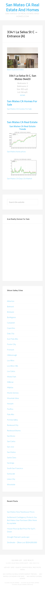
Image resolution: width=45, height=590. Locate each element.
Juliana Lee (16, 560)
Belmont (10, 306)
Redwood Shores (14, 430)
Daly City (10, 333)
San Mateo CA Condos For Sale (19, 109)
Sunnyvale (11, 474)
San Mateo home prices (16, 151)
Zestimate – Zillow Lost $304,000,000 (22, 542)
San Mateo (11, 452)
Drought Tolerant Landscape (18, 537)
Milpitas (10, 387)
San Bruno (11, 436)
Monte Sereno (13, 393)
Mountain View (13, 398)
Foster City (11, 344)
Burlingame (11, 317)
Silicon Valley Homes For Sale (22, 584)
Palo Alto (10, 414)
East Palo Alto (12, 339)
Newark (10, 403)
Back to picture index (15, 69)
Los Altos (10, 360)
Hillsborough (12, 355)
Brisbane (10, 312)
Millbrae (10, 382)
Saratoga (10, 463)
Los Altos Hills (12, 366)
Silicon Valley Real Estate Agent (17, 563)
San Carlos (11, 441)
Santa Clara (11, 457)
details (22, 95)
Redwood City (12, 425)
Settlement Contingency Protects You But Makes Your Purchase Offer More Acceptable (22, 520)
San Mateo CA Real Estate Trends (22, 127)
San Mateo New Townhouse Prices (20, 512)
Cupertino (11, 328)
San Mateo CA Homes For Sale (22, 103)
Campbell (11, 323)
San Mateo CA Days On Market (19, 178)
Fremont (10, 350)
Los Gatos (11, 371)
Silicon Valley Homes (12, 582)
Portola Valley (12, 420)
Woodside (11, 484)
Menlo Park (11, 376)
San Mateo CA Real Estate (22, 122)
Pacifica (10, 409)
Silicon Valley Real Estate (30, 582)
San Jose (10, 447)
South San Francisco (15, 468)
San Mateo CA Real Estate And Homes (22, 7)
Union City (11, 479)
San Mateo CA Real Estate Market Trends (20, 574)
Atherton (10, 301)
